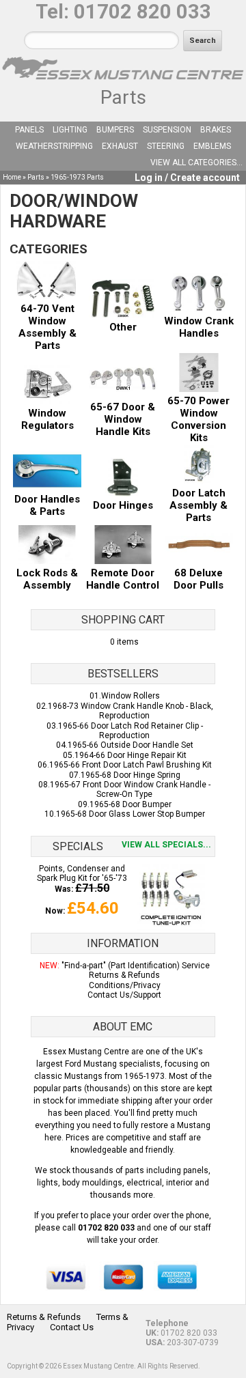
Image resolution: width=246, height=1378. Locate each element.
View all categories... (196, 162)
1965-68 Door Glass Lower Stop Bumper (130, 814)
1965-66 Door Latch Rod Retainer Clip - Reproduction (130, 730)
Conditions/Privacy (125, 985)
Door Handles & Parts (47, 505)
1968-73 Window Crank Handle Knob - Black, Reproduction (130, 710)
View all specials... (166, 844)
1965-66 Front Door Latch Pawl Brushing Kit (130, 765)
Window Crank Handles (199, 327)
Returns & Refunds (124, 975)
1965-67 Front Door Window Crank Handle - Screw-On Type (130, 789)
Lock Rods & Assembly (47, 579)
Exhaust (120, 146)
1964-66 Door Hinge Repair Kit (130, 755)
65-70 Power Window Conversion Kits (198, 419)
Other (123, 327)
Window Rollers (130, 696)
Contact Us (72, 1327)
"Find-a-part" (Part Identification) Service (136, 965)
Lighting (70, 130)
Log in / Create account (187, 177)
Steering (165, 146)
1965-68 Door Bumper (131, 804)
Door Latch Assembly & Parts (198, 505)
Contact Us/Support (124, 995)
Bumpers (115, 130)
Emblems (212, 146)
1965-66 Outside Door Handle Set (130, 745)
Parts (123, 97)
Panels (29, 130)
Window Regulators (47, 419)
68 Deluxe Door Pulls (198, 579)
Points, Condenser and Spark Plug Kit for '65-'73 (82, 873)
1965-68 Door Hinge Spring (130, 775)
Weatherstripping (54, 146)
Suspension (167, 130)
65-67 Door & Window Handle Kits (122, 419)
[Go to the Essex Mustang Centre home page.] (123, 81)
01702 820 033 (142, 11)
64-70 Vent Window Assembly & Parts (47, 327)
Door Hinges (123, 505)
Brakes (215, 130)
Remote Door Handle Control (122, 579)
